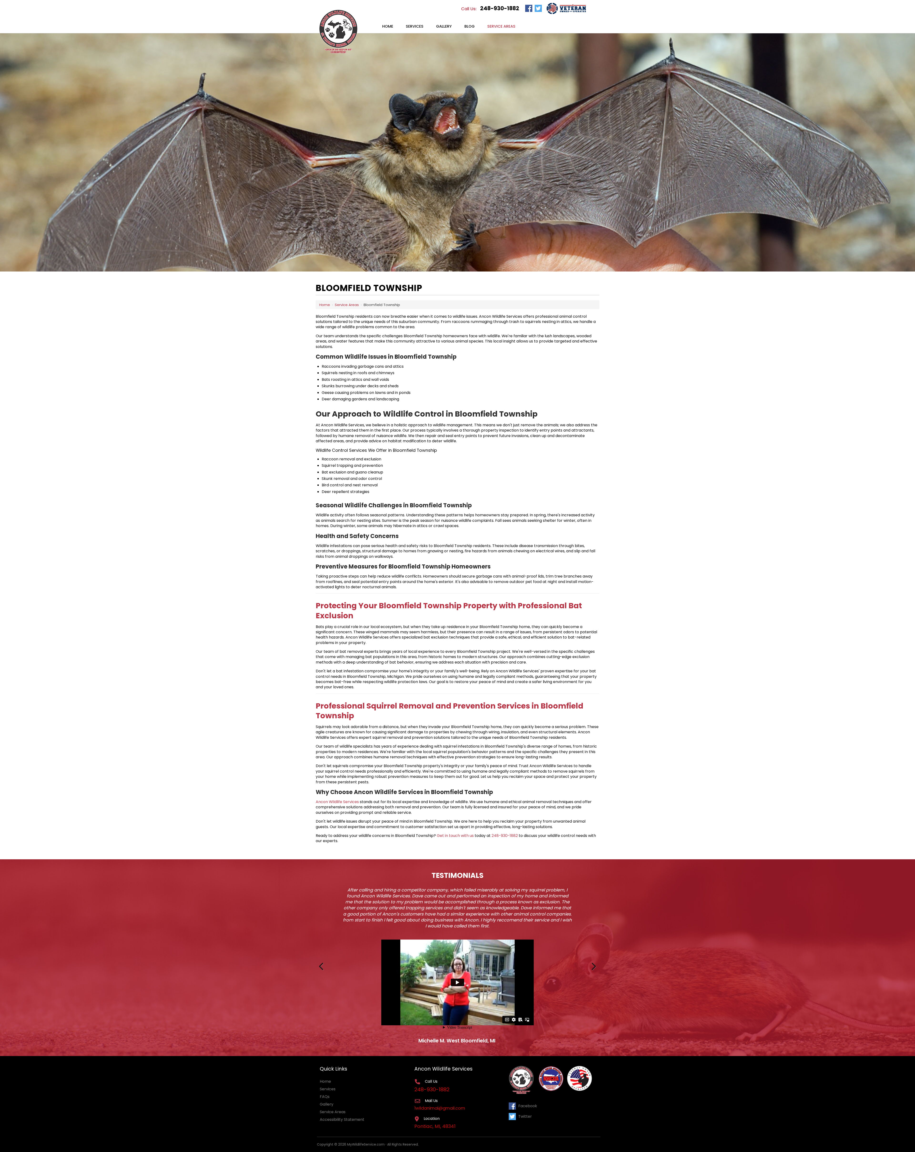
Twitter (525, 1116)
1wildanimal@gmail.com (440, 1108)
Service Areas (347, 304)
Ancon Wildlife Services (337, 802)
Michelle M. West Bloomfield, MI (456, 1040)
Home (324, 304)
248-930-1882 (499, 8)
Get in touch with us (455, 835)
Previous (321, 965)
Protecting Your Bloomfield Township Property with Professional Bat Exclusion (449, 610)
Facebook (527, 1106)
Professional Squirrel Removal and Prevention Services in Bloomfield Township (449, 710)
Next (593, 965)
